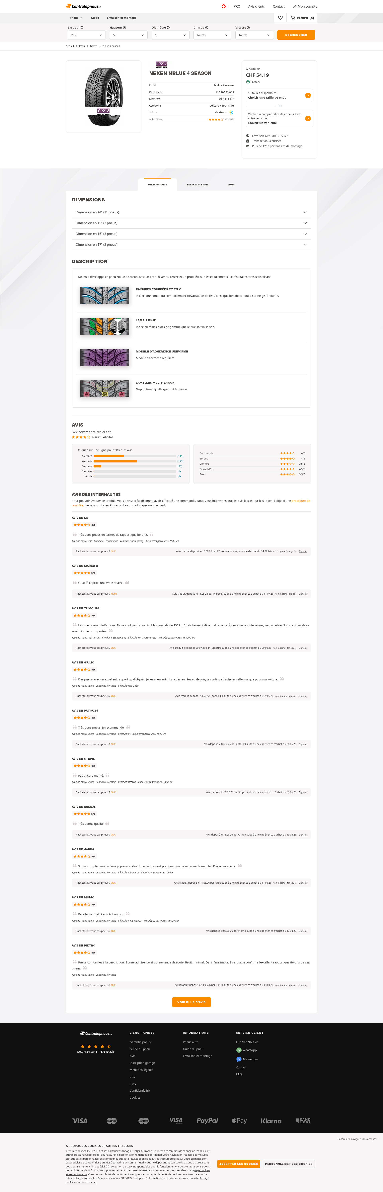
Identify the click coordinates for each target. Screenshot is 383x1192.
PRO (237, 6)
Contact (279, 6)
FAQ (239, 1074)
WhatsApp (250, 1050)
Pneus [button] (74, 18)
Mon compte (307, 6)
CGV (132, 1077)
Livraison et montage (121, 18)
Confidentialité (140, 1090)
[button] (130, 456)
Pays (133, 1083)
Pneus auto (190, 1042)
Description (197, 184)
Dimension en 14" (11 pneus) (97, 212)
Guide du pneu (140, 1049)
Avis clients (256, 6)
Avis (231, 184)
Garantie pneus (140, 1042)
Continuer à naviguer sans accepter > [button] (358, 1139)
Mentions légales (141, 1070)
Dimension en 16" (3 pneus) (96, 234)
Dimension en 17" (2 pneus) (96, 244)
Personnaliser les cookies (289, 1163)
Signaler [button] (303, 551)
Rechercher (296, 35)
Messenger (250, 1059)
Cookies (135, 1097)
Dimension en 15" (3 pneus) (96, 223)
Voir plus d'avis (191, 1002)
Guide (95, 18)
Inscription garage (142, 1063)
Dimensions (157, 184)
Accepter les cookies (238, 1163)
